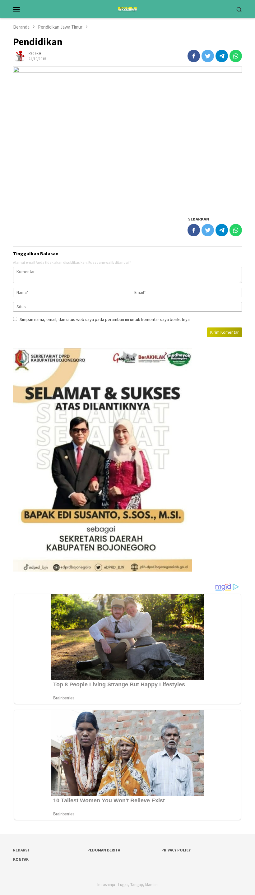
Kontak (21, 859)
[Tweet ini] (208, 56)
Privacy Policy (176, 850)
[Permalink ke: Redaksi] (19, 55)
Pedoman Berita (103, 850)
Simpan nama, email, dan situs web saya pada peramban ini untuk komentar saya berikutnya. (105, 319)
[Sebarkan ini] (194, 56)
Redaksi (21, 850)
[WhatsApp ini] (236, 56)
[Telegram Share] (222, 56)
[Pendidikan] (127, 138)
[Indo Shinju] (127, 8)
